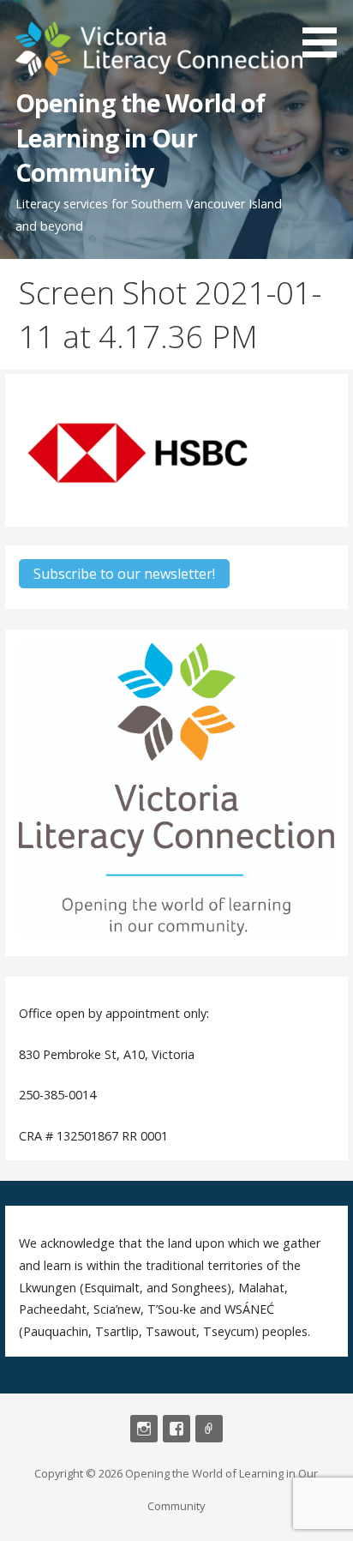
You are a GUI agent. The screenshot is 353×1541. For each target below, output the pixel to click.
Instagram (144, 1428)
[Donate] (209, 1428)
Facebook (176, 1428)
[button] (325, 31)
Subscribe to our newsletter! (124, 573)
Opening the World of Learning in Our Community (140, 137)
